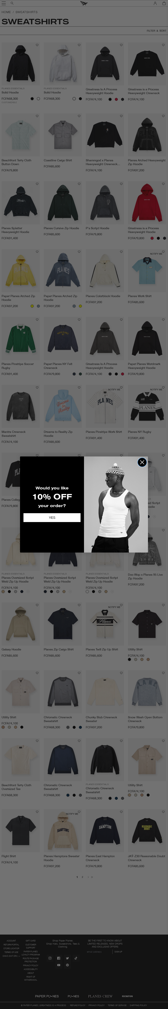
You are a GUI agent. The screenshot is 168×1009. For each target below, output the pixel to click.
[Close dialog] (142, 462)
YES (52, 517)
